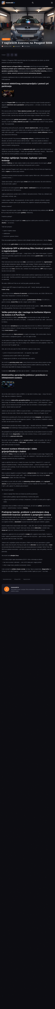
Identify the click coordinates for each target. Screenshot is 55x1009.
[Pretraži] (33, 3)
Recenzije (6, 39)
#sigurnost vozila (26, 579)
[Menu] (51, 3)
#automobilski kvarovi (7, 579)
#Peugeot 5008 (17, 579)
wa (16, 54)
